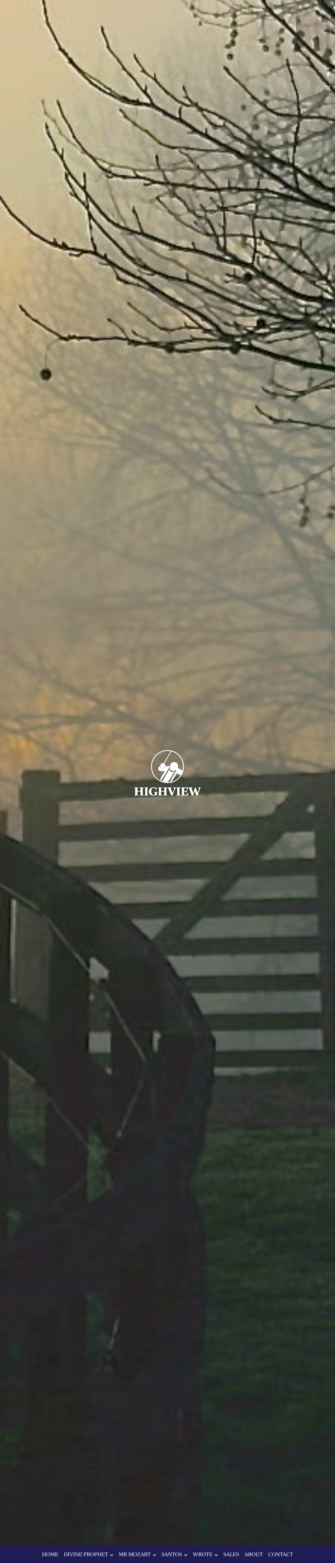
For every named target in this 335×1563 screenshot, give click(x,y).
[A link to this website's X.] (328, 88)
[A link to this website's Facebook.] (328, 74)
